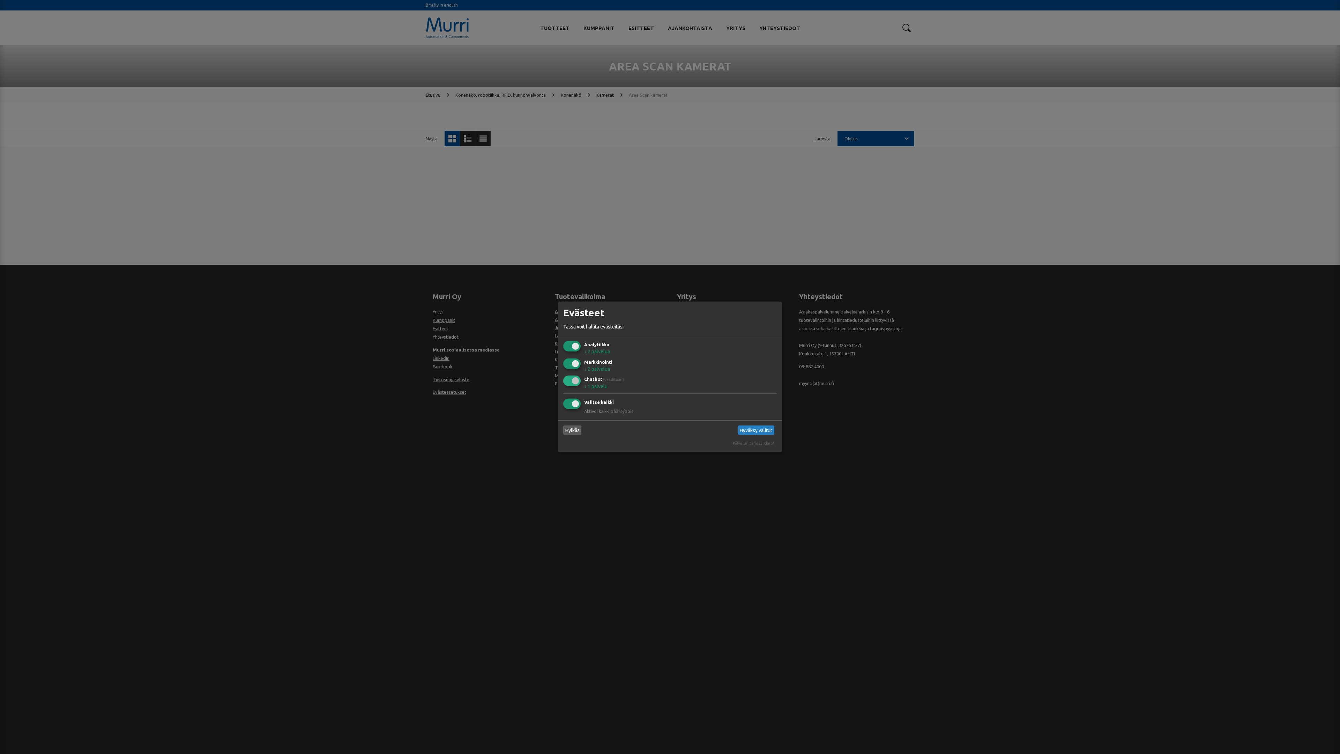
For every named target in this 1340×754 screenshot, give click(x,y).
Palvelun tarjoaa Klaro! (753, 443)
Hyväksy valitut (756, 430)
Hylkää (572, 430)
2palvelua (597, 351)
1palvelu (596, 386)
